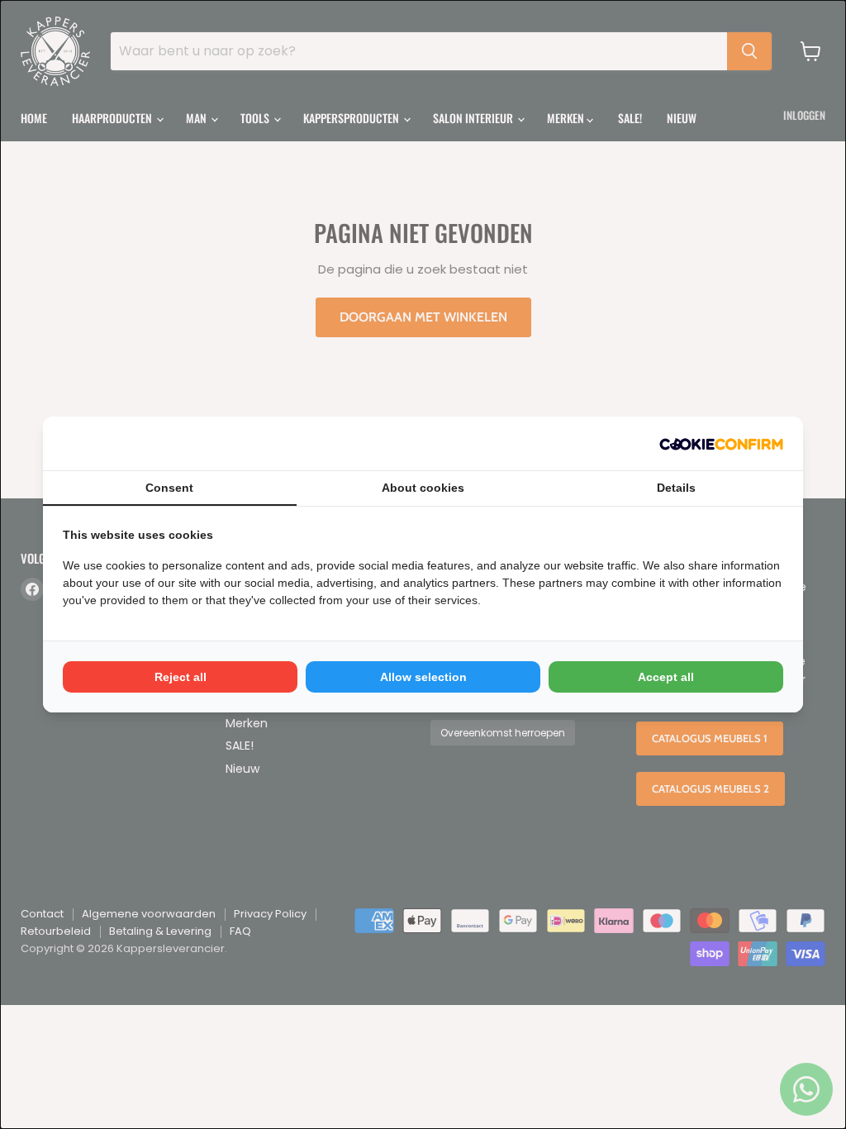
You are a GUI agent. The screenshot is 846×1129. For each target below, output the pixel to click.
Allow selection (423, 677)
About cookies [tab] (423, 487)
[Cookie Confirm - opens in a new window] (721, 443)
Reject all (180, 677)
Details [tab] (676, 487)
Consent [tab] (169, 487)
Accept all (666, 677)
